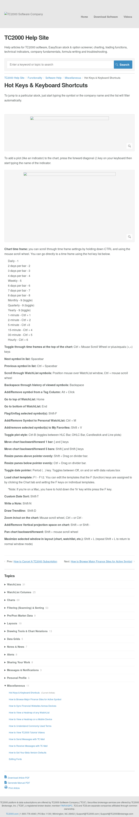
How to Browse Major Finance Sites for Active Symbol (101, 561)
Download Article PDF (19, 777)
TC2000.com (12, 813)
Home (84, 16)
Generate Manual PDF (19, 782)
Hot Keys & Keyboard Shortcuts (24, 692)
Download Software (106, 16)
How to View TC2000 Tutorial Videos (27, 732)
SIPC (70, 805)
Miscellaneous (73, 77)
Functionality (35, 77)
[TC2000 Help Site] (23, 14)
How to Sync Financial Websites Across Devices (32, 705)
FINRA (63, 805)
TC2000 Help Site (14, 77)
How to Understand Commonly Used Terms (30, 725)
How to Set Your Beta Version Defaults (27, 752)
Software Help (53, 77)
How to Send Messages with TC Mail (27, 739)
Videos (128, 16)
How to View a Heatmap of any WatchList (29, 712)
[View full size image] (69, 132)
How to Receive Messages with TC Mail (28, 745)
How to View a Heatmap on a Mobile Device (30, 719)
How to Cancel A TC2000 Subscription (35, 561)
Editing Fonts (15, 759)
